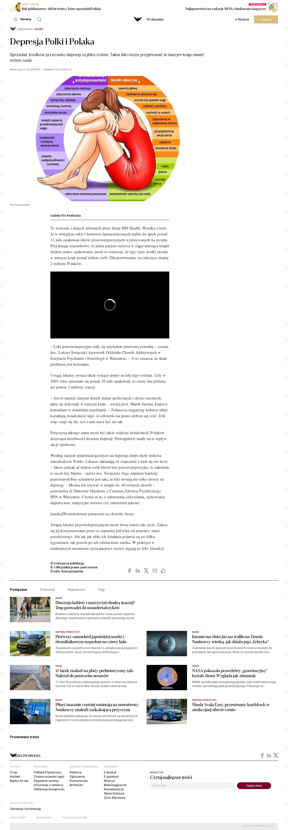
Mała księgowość (115, 785)
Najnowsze (76, 590)
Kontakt (15, 776)
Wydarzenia (155, 19)
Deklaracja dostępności (49, 789)
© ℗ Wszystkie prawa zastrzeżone (73, 567)
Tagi (101, 590)
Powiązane (18, 590)
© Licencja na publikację (67, 563)
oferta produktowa (74, 817)
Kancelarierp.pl (114, 789)
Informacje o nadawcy (48, 785)
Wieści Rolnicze (114, 793)
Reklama (75, 772)
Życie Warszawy (114, 797)
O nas (13, 772)
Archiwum (76, 785)
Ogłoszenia (77, 776)
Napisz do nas (19, 780)
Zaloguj (266, 19)
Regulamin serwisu (46, 780)
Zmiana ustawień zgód (49, 776)
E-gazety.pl (111, 776)
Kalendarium (44, 817)
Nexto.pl (109, 780)
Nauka (39, 29)
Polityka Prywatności (47, 772)
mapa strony (18, 817)
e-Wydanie (242, 19)
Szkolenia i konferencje (25, 809)
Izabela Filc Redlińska (65, 215)
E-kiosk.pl (110, 772)
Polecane (47, 590)
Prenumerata (78, 780)
